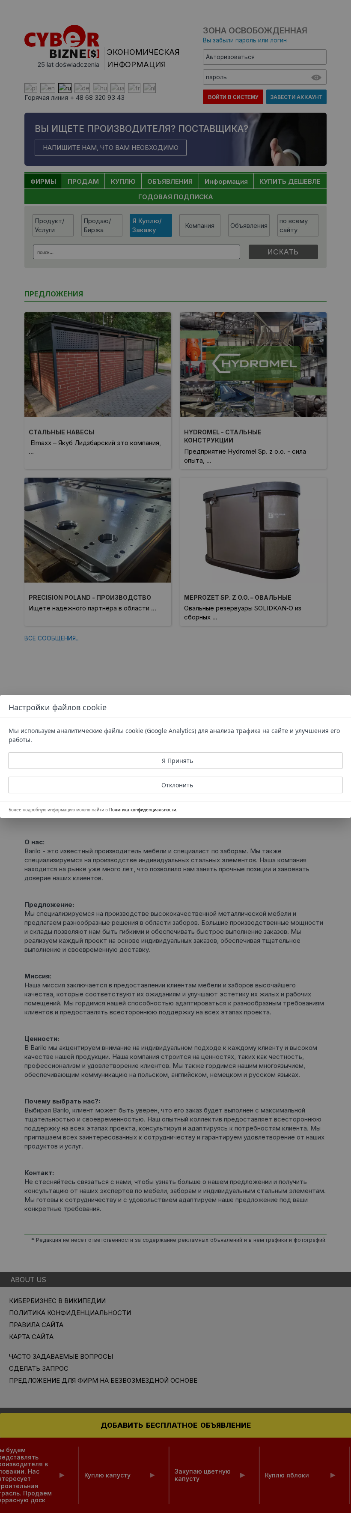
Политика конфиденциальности (142, 810)
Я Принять (177, 760)
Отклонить (177, 785)
